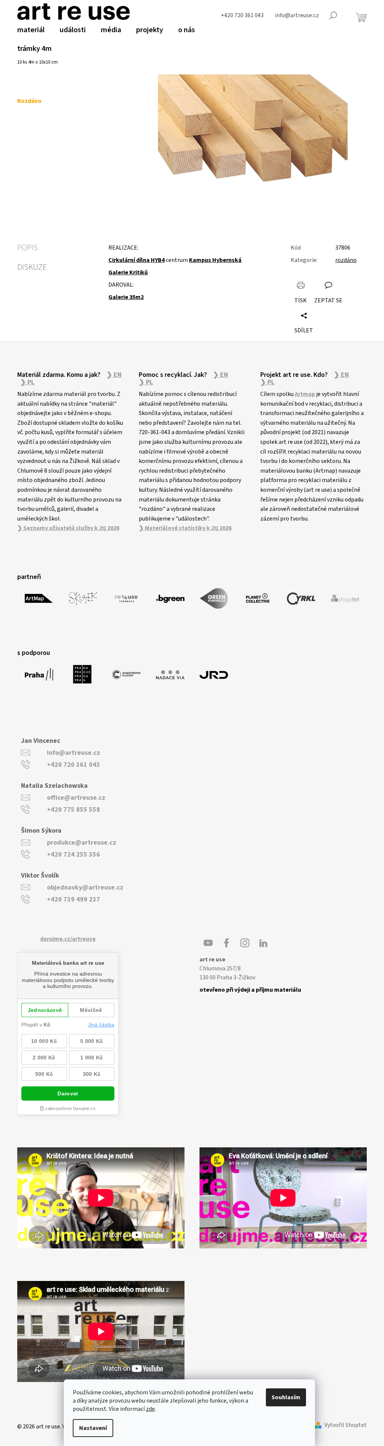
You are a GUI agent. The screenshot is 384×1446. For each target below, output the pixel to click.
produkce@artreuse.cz (81, 842)
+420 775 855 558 (73, 809)
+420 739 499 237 (73, 899)
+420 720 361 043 (73, 764)
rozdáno (346, 260)
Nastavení (93, 1428)
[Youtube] (208, 943)
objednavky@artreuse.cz (85, 887)
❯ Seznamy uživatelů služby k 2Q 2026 (68, 528)
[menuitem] (31, 30)
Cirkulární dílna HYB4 (136, 260)
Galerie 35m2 (126, 297)
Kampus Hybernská (215, 260)
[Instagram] (245, 943)
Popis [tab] (27, 247)
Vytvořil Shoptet (345, 1425)
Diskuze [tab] (32, 267)
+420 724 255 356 (73, 854)
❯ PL (27, 382)
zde (150, 1409)
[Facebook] (226, 943)
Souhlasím (286, 1397)
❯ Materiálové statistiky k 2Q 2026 (185, 528)
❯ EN (114, 375)
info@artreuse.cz (73, 752)
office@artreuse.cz (76, 797)
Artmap (305, 394)
